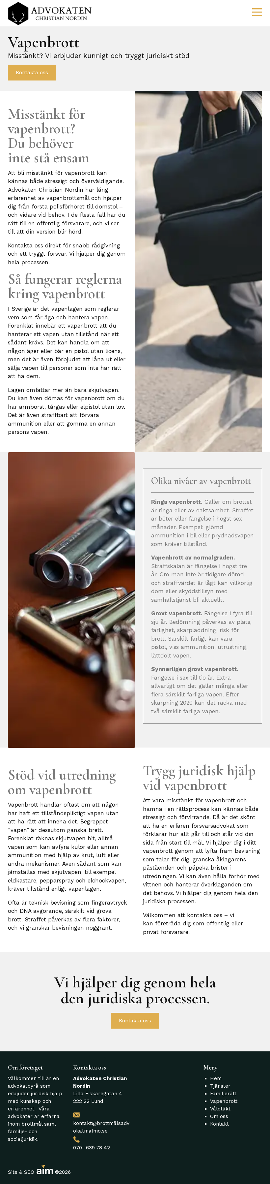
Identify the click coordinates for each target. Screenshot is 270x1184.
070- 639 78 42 (91, 1148)
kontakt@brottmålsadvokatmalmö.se (101, 1127)
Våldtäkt (220, 1109)
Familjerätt (223, 1094)
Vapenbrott (223, 1101)
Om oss (219, 1116)
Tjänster (220, 1086)
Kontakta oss (32, 72)
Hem (216, 1078)
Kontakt (219, 1124)
